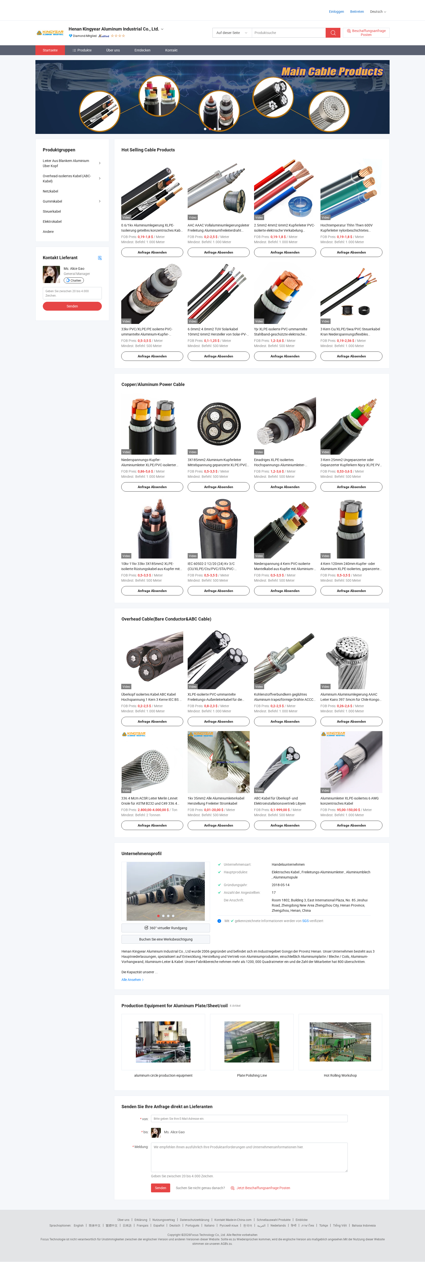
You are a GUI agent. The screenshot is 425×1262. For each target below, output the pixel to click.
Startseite (50, 50)
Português (192, 1225)
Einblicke (301, 1220)
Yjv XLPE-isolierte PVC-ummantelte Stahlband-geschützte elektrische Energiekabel (280, 334)
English (79, 1225)
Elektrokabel (52, 221)
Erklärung (141, 1220)
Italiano (209, 1225)
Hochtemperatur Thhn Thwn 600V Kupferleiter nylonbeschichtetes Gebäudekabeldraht (346, 230)
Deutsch (174, 1225)
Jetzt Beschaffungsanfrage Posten (260, 1187)
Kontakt (171, 50)
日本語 (127, 1225)
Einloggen (336, 11)
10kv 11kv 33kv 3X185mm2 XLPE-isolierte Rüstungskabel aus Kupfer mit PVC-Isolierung (150, 568)
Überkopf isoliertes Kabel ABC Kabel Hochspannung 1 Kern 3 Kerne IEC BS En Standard (152, 699)
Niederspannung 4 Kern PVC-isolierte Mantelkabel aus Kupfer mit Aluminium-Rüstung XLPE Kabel (284, 568)
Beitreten (357, 11)
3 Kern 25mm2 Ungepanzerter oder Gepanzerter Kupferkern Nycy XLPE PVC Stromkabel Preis (351, 464)
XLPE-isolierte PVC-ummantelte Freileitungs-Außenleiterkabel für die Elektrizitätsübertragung (215, 699)
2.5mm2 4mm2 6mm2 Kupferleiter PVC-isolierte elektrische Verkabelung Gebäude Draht (284, 230)
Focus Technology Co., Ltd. (208, 1235)
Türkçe (323, 1225)
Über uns (113, 50)
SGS (305, 920)
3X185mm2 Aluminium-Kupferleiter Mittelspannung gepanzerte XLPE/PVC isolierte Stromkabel (217, 464)
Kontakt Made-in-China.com (233, 1220)
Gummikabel (52, 201)
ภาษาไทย (308, 1225)
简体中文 (95, 1225)
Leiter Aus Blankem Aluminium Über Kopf (66, 163)
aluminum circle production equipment (163, 1075)
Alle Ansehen (131, 979)
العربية (261, 1225)
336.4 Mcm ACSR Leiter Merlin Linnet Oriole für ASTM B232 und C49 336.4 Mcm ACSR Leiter (149, 803)
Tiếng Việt (340, 1225)
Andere (48, 231)
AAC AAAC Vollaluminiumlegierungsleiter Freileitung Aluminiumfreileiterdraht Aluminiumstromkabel (218, 230)
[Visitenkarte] (100, 257)
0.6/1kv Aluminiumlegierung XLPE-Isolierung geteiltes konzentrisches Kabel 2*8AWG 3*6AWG (152, 230)
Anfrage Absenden (152, 252)
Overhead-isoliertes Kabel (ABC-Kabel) (67, 178)
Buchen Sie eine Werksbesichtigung (166, 939)
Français (142, 1225)
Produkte (84, 50)
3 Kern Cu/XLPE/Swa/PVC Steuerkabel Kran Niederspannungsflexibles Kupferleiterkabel (350, 334)
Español (158, 1225)
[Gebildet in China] (67, 10)
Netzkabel (50, 191)
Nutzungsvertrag (163, 1220)
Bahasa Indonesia (364, 1225)
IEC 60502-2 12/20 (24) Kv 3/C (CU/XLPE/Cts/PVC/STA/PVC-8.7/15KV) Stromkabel (211, 568)
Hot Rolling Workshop (340, 1075)
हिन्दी (293, 1225)
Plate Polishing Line (252, 1075)
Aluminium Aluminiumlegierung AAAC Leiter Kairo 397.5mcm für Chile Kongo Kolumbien (349, 699)
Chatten (76, 280)
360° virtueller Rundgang (168, 928)
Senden (160, 1187)
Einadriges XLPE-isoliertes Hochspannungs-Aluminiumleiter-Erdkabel (279, 464)
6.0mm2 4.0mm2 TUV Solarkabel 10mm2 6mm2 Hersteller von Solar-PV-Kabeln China (217, 334)
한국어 (247, 1225)
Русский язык (229, 1225)
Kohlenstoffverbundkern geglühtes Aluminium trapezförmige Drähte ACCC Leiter (283, 699)
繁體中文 (112, 1225)
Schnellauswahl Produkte (273, 1220)
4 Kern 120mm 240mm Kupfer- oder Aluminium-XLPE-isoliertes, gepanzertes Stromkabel (350, 568)
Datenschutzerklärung (194, 1220)
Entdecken (143, 50)
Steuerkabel (52, 211)
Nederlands (278, 1225)
